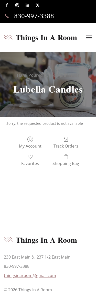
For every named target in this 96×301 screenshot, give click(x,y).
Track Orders (66, 146)
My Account (30, 146)
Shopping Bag (65, 163)
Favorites (30, 163)
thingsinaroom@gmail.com (30, 275)
